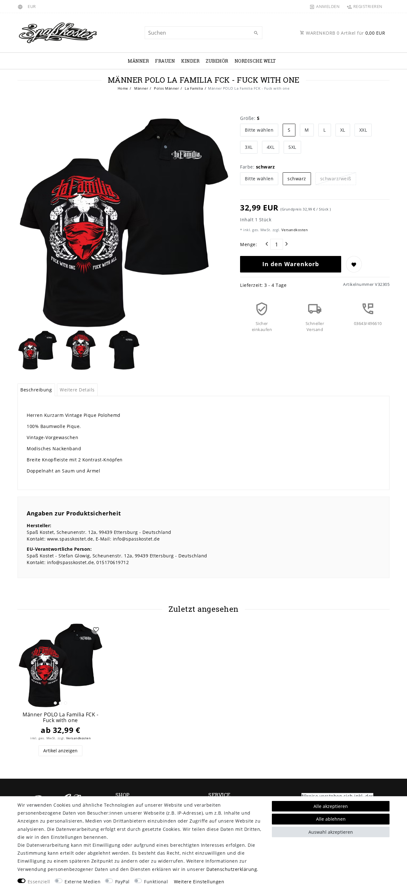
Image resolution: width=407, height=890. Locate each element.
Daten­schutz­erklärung (231, 869)
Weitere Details (77, 390)
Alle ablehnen (331, 819)
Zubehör (217, 61)
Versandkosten (294, 229)
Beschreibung (36, 390)
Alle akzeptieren (331, 806)
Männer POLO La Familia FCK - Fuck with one (60, 717)
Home (123, 88)
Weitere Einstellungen (199, 882)
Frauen (165, 61)
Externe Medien (82, 882)
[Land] (21, 6)
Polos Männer (166, 88)
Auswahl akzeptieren (330, 832)
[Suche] (256, 33)
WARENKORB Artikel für (345, 33)
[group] (60, 665)
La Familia (193, 88)
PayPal (122, 882)
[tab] (36, 389)
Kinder (190, 61)
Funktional (156, 882)
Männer (138, 61)
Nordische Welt (255, 61)
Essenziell (39, 882)
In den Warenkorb (290, 264)
